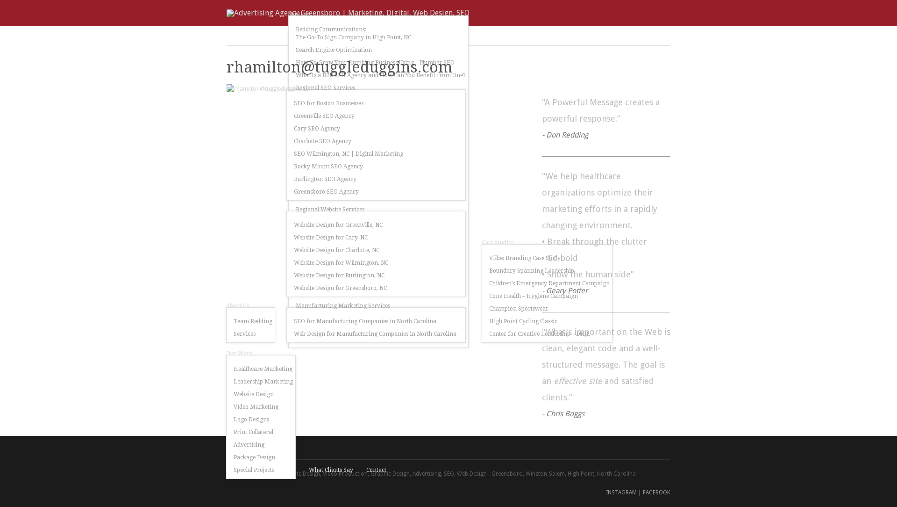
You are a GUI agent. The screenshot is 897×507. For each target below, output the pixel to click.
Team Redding (253, 321)
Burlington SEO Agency (325, 179)
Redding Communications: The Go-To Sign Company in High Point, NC (353, 33)
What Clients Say (331, 470)
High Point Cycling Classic (523, 321)
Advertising (249, 445)
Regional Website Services (330, 209)
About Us (237, 306)
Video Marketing (256, 407)
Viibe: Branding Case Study (525, 258)
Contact (376, 470)
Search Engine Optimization (334, 50)
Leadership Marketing (263, 381)
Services (245, 334)
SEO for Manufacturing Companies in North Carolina (365, 321)
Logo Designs (251, 419)
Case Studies (497, 242)
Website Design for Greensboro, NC (340, 288)
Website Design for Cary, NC (331, 237)
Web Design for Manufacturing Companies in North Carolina (375, 334)
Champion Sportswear (518, 308)
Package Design (254, 457)
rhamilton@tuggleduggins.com (339, 67)
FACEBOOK (656, 492)
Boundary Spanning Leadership (531, 271)
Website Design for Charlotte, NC (336, 250)
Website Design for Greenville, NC (338, 225)
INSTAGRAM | (623, 492)
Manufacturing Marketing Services (343, 306)
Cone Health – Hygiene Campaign (533, 296)
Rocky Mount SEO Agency (328, 166)
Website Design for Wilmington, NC (341, 263)
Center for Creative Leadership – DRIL (539, 334)
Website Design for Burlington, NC (339, 275)
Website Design (254, 394)
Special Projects (254, 470)
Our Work (239, 353)
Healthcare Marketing (263, 369)
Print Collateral (253, 432)
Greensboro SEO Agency (326, 191)
